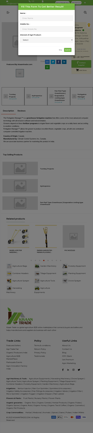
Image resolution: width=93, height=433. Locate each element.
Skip (60, 50)
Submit (67, 50)
